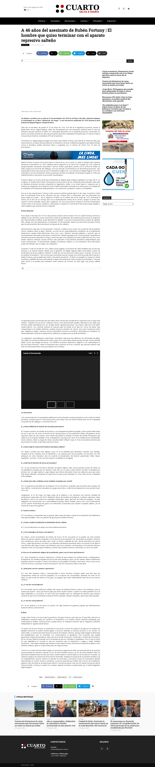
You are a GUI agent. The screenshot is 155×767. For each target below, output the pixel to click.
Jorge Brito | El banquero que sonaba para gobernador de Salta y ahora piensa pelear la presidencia (117, 91)
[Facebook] (119, 9)
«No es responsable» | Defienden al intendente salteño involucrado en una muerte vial (61, 723)
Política (17, 719)
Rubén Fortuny (78, 677)
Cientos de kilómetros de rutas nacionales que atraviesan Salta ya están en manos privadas (117, 83)
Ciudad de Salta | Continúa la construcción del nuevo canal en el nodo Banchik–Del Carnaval (93, 723)
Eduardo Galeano (50, 677)
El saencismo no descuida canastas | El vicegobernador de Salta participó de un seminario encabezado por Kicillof (125, 724)
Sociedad (25, 45)
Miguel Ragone (62, 677)
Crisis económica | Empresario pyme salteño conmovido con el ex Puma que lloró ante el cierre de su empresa (118, 74)
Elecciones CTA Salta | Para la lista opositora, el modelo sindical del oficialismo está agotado (117, 99)
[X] (123, 9)
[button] (128, 8)
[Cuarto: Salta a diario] (77, 8)
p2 (70, 677)
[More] (93, 686)
